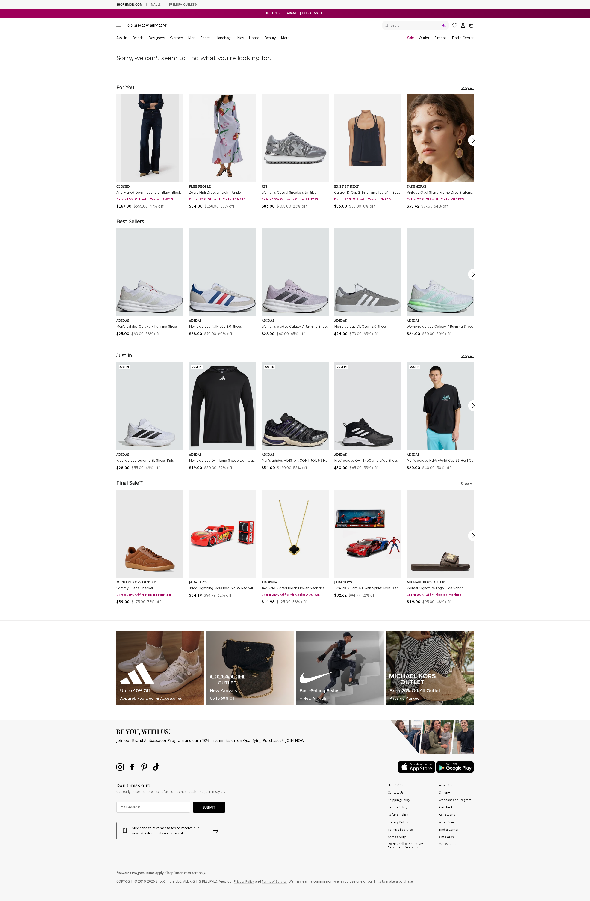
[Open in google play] (455, 771)
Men (191, 38)
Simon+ (440, 38)
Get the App (448, 807)
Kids (240, 38)
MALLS (156, 4)
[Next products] (473, 140)
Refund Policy (398, 814)
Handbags (223, 38)
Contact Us (396, 792)
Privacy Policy (398, 822)
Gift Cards (446, 837)
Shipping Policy (399, 800)
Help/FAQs (396, 785)
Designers (156, 38)
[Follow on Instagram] (120, 769)
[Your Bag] (471, 26)
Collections (447, 814)
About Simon (448, 822)
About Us (445, 785)
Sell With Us (448, 844)
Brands (137, 38)
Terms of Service (400, 829)
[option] (150, 151)
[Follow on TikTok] (156, 769)
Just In (121, 38)
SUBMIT (209, 807)
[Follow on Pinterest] (145, 769)
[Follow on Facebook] (132, 769)
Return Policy (397, 807)
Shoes (205, 38)
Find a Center (463, 38)
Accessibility (397, 837)
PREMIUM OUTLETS (183, 4)
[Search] (415, 25)
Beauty (270, 38)
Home (254, 38)
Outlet (424, 38)
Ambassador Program (455, 800)
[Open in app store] (417, 771)
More (285, 38)
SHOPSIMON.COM (129, 4)
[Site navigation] (118, 26)
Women (176, 38)
